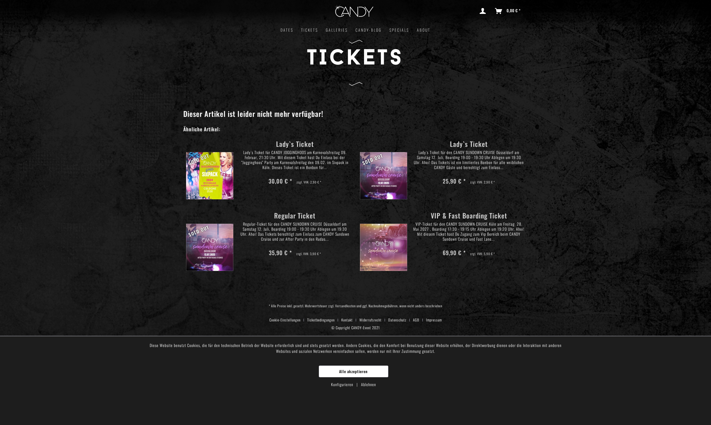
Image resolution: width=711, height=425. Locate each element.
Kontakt (347, 320)
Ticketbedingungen (321, 320)
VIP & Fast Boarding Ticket (469, 216)
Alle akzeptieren (353, 371)
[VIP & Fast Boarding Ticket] (383, 239)
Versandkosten (345, 305)
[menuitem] (483, 11)
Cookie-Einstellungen (285, 320)
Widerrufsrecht (370, 320)
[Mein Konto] (483, 11)
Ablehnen (368, 384)
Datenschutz (397, 320)
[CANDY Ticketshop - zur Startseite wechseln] (353, 11)
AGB (416, 320)
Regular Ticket (295, 216)
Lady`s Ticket (295, 145)
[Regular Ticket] (209, 239)
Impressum (434, 320)
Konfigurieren (342, 384)
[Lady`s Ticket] (209, 168)
